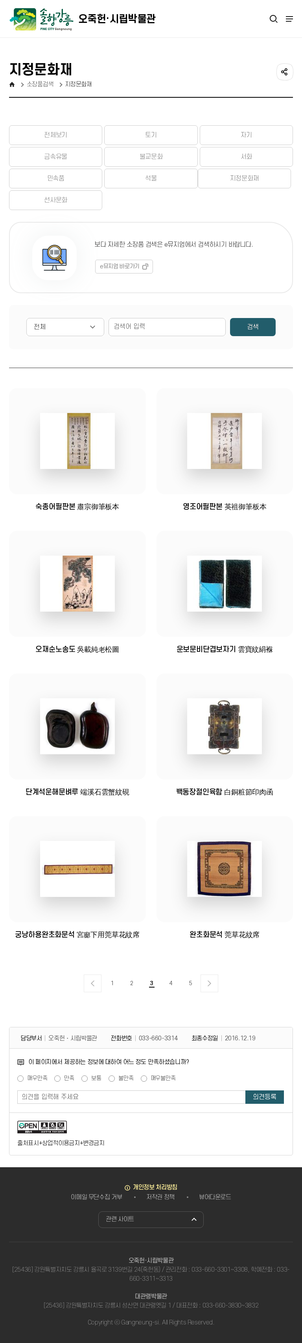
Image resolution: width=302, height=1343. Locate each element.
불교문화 (151, 156)
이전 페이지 (92, 983)
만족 (69, 1078)
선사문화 (55, 200)
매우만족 (37, 1078)
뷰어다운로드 (215, 1197)
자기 (246, 135)
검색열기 (273, 18)
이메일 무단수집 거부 (96, 1197)
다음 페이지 (209, 983)
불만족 (126, 1078)
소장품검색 (40, 84)
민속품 (55, 178)
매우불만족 (163, 1078)
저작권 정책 (160, 1197)
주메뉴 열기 (289, 19)
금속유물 (55, 156)
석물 (151, 178)
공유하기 (284, 71)
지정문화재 (244, 178)
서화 (246, 156)
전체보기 (55, 135)
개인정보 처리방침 (155, 1187)
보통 (96, 1078)
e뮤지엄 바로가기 (119, 266)
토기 (151, 135)
